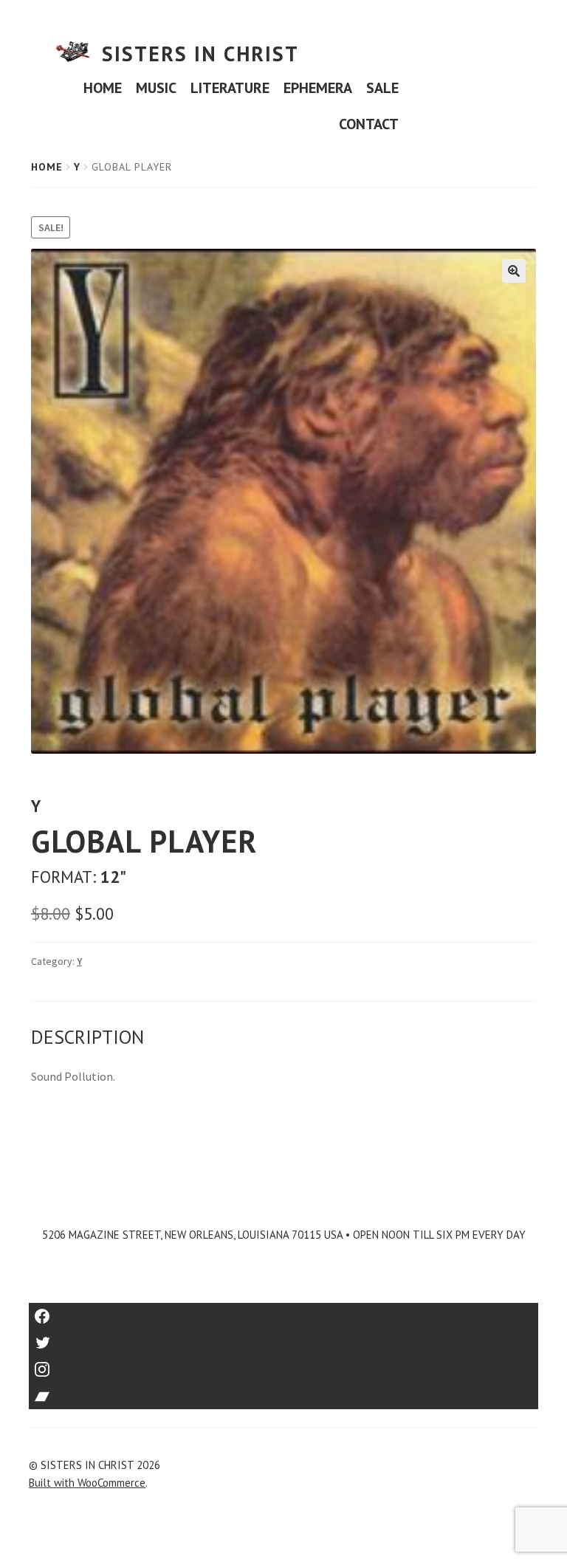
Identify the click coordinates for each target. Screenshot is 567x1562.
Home (47, 166)
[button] (514, 271)
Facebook (283, 1311)
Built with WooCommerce (87, 1483)
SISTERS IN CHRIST (200, 53)
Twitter (284, 1338)
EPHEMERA (318, 87)
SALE (382, 87)
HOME (102, 87)
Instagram (283, 1365)
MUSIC (156, 87)
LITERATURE (229, 87)
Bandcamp (283, 1391)
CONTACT (369, 124)
